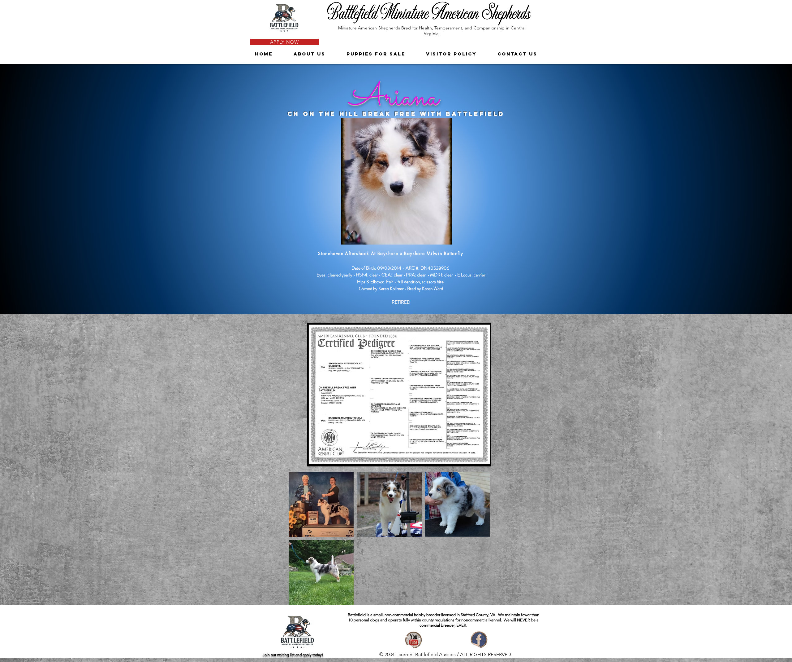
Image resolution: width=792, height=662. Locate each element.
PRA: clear (416, 274)
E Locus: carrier (471, 274)
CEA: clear (391, 274)
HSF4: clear (367, 274)
